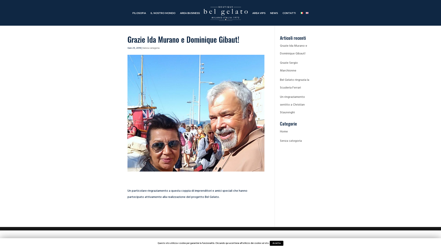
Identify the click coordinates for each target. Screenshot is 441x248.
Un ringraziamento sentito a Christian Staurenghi (292, 104)
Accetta (277, 243)
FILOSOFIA (139, 13)
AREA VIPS (258, 13)
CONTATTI (289, 13)
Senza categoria (151, 48)
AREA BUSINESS (190, 13)
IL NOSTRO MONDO (163, 13)
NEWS (274, 13)
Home (284, 131)
